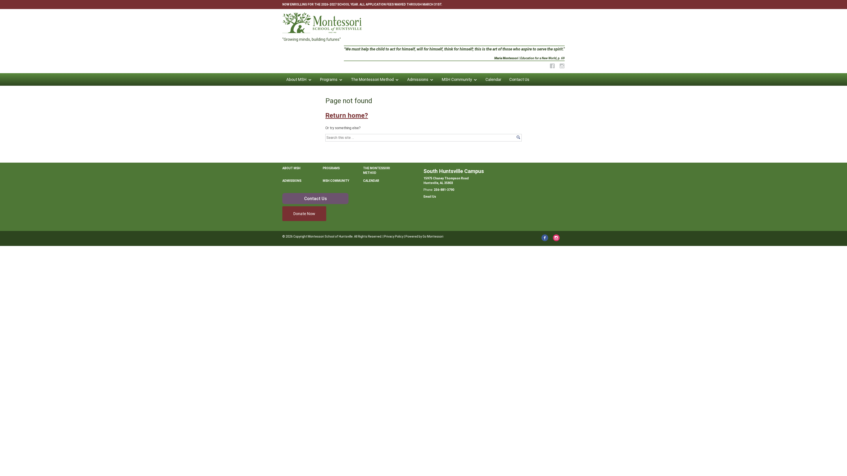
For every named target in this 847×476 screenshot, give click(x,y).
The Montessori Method (372, 79)
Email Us (430, 196)
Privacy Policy (393, 236)
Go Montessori (433, 236)
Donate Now (304, 213)
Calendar (493, 79)
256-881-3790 (444, 190)
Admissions (417, 79)
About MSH (296, 79)
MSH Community (457, 79)
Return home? (346, 115)
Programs (328, 79)
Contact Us (519, 79)
